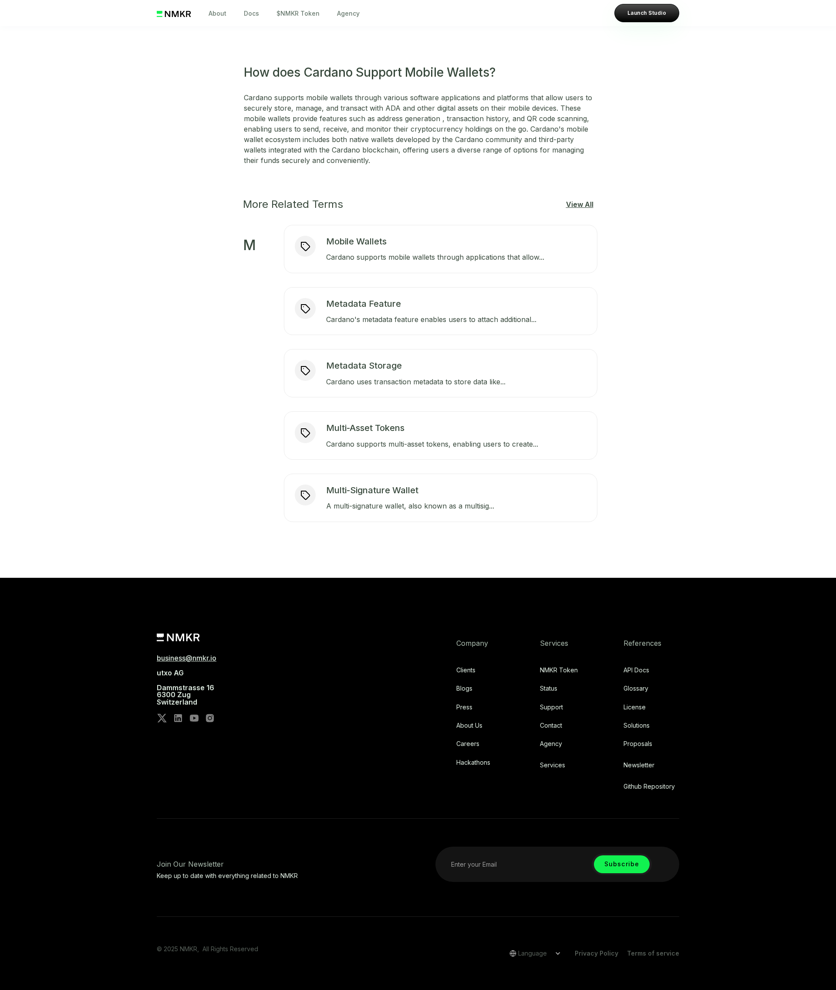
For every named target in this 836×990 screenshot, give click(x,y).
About (217, 13)
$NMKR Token (298, 13)
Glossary (636, 688)
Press (464, 707)
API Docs (636, 670)
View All (579, 204)
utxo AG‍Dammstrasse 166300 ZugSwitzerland (185, 687)
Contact (551, 725)
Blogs (464, 688)
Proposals (638, 743)
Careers (467, 743)
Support (551, 707)
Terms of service (653, 953)
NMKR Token (559, 670)
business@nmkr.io (186, 658)
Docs (251, 13)
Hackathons (473, 762)
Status (548, 688)
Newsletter (639, 765)
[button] (532, 953)
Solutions (637, 725)
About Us (469, 725)
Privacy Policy (596, 953)
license (635, 707)
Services (552, 765)
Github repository (649, 786)
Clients (465, 670)
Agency (348, 13)
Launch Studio (646, 13)
